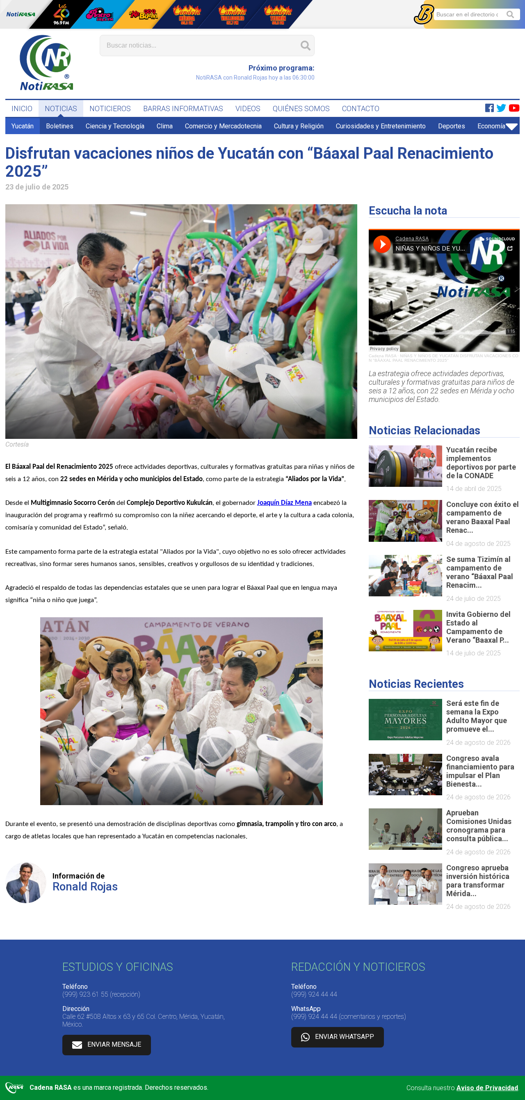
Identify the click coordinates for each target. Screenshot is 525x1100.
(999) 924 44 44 (314, 994)
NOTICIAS (61, 108)
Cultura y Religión (299, 126)
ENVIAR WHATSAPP (344, 1037)
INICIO (21, 108)
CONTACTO (360, 108)
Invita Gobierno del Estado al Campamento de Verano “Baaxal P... (478, 627)
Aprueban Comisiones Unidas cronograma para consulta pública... (478, 825)
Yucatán (22, 126)
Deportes (451, 126)
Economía (491, 126)
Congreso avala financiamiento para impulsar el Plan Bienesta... (480, 771)
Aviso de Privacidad (487, 1088)
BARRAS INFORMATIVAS (183, 108)
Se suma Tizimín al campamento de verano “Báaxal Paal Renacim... (479, 572)
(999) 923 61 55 (85, 994)
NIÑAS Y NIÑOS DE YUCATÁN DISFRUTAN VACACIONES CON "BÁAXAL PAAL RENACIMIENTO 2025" (443, 358)
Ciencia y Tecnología (115, 126)
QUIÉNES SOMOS (301, 108)
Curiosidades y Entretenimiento (381, 126)
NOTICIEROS (110, 108)
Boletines (59, 126)
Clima (165, 126)
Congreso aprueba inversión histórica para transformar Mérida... (477, 880)
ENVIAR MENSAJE (114, 1045)
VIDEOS (247, 108)
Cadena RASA (382, 356)
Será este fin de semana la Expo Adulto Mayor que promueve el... (476, 716)
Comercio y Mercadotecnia (223, 126)
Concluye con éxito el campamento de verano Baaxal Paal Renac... (482, 517)
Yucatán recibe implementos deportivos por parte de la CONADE (481, 462)
